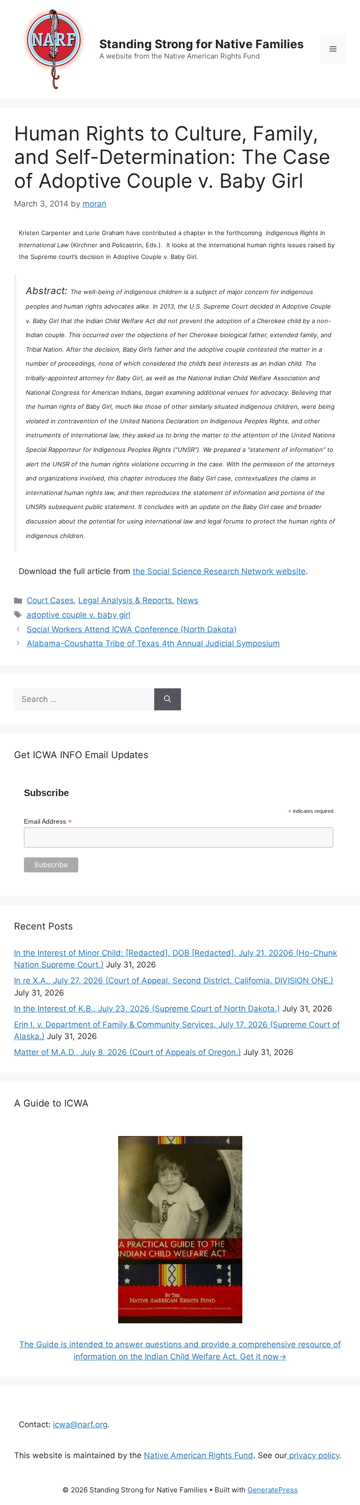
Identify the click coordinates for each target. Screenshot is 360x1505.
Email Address (48, 821)
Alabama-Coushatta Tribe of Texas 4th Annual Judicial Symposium (153, 643)
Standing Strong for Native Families (201, 44)
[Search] (167, 699)
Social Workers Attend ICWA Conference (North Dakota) (132, 629)
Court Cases (50, 600)
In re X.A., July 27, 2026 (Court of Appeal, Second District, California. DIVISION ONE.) (173, 980)
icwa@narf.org (80, 1424)
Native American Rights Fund (198, 1455)
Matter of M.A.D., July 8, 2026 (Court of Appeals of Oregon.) (127, 1052)
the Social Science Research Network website (219, 571)
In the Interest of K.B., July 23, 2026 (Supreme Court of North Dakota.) (147, 1008)
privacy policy (313, 1455)
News (187, 600)
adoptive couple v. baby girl (78, 615)
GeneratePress (273, 1489)
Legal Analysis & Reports (125, 600)
